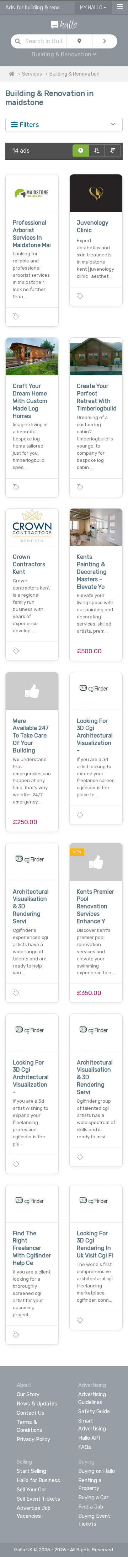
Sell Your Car (31, 1489)
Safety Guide (94, 1411)
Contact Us (30, 1413)
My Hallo (91, 8)
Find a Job (90, 1507)
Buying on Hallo (96, 1471)
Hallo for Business (38, 1480)
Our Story (28, 1394)
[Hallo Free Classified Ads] (64, 24)
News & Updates (37, 1403)
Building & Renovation (74, 74)
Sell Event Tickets (38, 1499)
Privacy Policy (33, 1439)
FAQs (84, 1447)
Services (32, 74)
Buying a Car (93, 1497)
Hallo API (89, 1438)
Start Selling (31, 1471)
